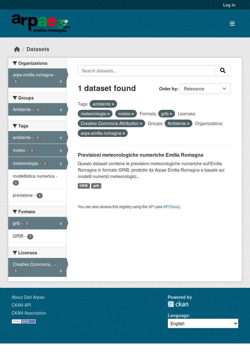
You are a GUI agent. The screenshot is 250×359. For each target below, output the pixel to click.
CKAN (178, 304)
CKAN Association (29, 313)
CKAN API (21, 305)
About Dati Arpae (28, 297)
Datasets (38, 49)
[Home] (17, 49)
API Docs (171, 206)
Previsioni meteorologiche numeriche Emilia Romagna (140, 154)
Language (178, 315)
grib (96, 185)
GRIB (84, 185)
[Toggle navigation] (232, 23)
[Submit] (223, 70)
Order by (168, 88)
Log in (229, 5)
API (151, 206)
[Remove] (113, 104)
